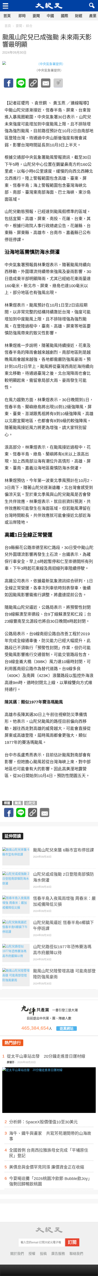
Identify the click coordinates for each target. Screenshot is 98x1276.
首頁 (7, 16)
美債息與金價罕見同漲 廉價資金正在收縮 (46, 1167)
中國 (50, 16)
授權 (31, 1253)
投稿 (43, 1253)
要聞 (36, 16)
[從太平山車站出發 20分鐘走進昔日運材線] (49, 1097)
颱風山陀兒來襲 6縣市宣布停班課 (63, 850)
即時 (22, 16)
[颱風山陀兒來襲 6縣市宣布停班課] (16, 856)
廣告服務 (58, 1253)
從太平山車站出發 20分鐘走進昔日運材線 (46, 1056)
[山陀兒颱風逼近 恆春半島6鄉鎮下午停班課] (16, 929)
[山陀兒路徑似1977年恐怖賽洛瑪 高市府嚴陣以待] (16, 953)
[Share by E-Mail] (45, 85)
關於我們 (17, 1253)
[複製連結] (33, 85)
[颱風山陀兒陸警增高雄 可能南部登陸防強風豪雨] (16, 977)
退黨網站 (66, 1028)
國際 (64, 16)
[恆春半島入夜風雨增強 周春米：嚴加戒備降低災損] (16, 905)
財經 (78, 16)
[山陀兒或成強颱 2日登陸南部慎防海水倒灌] (16, 880)
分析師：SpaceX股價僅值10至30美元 (43, 1122)
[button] (91, 6)
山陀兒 (30, 803)
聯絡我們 (76, 1253)
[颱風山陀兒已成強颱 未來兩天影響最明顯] (21, 85)
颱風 (18, 803)
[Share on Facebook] (8, 85)
